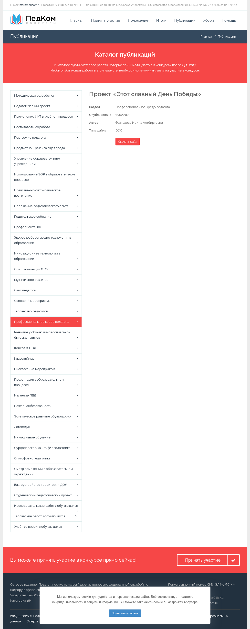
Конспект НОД (25, 348)
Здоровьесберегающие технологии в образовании (42, 240)
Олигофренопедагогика (32, 458)
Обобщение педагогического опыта (41, 206)
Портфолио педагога (30, 137)
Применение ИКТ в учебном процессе (43, 116)
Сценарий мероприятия (32, 301)
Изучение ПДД (25, 395)
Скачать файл (127, 141)
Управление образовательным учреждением (37, 161)
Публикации (185, 20)
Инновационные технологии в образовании (37, 256)
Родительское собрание (33, 216)
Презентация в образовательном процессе (39, 382)
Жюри (208, 20)
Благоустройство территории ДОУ (40, 485)
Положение (138, 20)
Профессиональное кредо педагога (41, 322)
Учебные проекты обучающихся (38, 526)
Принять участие (105, 20)
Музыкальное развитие (31, 280)
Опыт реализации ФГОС (32, 269)
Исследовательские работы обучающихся (46, 505)
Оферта (32, 621)
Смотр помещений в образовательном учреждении (43, 471)
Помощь (229, 20)
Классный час (24, 358)
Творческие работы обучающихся (39, 516)
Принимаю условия (125, 613)
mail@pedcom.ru (30, 5)
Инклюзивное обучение (32, 437)
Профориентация (27, 227)
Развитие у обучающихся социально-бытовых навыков (42, 334)
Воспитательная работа (32, 127)
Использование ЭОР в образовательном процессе (44, 177)
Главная (76, 20)
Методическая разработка (34, 95)
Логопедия (22, 427)
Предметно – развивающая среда (39, 148)
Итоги (161, 20)
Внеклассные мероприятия (34, 369)
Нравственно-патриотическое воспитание (37, 192)
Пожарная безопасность (32, 406)
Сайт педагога (25, 290)
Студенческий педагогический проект (43, 495)
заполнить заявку (152, 70)
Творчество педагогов (31, 311)
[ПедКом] (33, 20)
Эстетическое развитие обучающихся (42, 416)
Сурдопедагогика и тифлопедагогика (42, 448)
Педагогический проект (32, 106)
